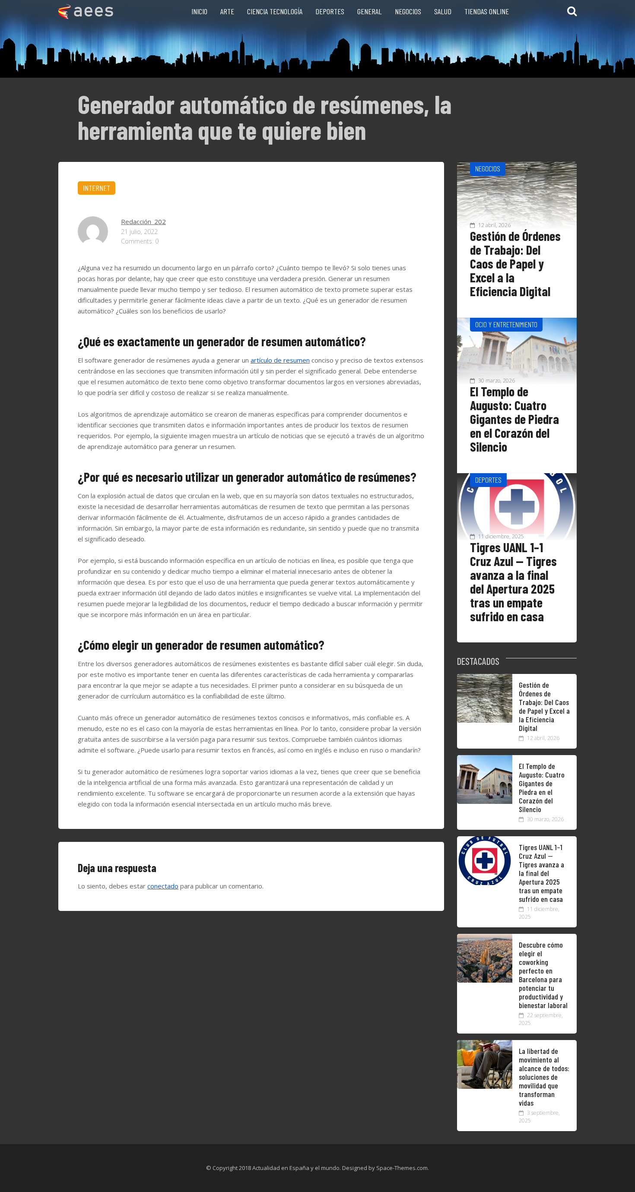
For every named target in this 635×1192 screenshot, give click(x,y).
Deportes (329, 11)
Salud (442, 11)
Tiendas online (486, 11)
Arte (227, 11)
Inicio (199, 11)
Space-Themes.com (402, 1168)
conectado (162, 886)
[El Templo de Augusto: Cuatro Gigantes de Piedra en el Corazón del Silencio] (484, 801)
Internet (96, 188)
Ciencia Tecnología (274, 11)
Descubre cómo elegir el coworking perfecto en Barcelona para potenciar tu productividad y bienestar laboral (543, 974)
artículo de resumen (280, 360)
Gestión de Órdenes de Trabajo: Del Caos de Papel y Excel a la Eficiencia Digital (515, 263)
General (369, 11)
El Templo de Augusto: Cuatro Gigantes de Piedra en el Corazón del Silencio (514, 418)
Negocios (408, 11)
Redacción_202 (143, 221)
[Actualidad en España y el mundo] (85, 16)
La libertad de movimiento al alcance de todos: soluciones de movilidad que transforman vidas (544, 1077)
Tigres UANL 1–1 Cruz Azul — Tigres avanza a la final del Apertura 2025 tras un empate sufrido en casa (513, 581)
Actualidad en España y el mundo (296, 1168)
